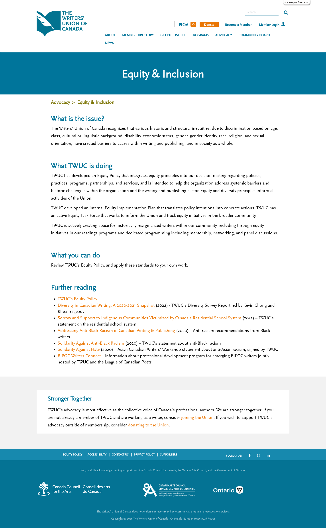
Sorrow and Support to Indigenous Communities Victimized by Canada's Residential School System (149, 318)
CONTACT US (120, 454)
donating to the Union (148, 425)
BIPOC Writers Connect (79, 355)
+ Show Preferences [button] (296, 2)
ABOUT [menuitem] (110, 35)
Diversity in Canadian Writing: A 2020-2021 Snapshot (106, 305)
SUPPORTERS (168, 454)
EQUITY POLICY (72, 454)
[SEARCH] (286, 12)
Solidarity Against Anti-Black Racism (91, 343)
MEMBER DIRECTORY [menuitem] (138, 35)
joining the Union (197, 417)
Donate (209, 25)
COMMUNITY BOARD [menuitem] (254, 35)
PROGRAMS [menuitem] (200, 35)
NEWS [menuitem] (109, 43)
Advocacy (60, 102)
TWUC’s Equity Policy (77, 298)
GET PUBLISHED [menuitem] (172, 35)
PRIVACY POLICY (144, 454)
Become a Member (238, 25)
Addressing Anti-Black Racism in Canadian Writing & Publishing (116, 330)
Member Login (269, 25)
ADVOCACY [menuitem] (223, 35)
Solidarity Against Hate (79, 349)
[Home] (64, 23)
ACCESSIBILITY (97, 454)
